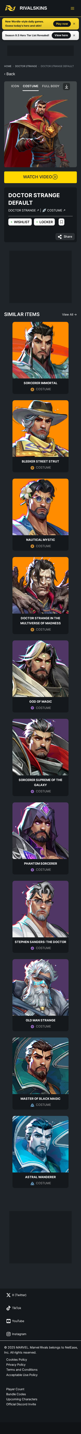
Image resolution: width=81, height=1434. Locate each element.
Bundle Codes (16, 1394)
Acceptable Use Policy (22, 1375)
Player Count (15, 1389)
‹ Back (9, 74)
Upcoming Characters (21, 1399)
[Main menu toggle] (72, 8)
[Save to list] (61, 221)
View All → (69, 314)
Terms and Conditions (22, 1370)
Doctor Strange (26, 66)
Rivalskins (33, 8)
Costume (30, 86)
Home (7, 66)
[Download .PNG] (66, 86)
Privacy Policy (16, 1365)
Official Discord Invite (21, 1404)
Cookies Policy (16, 1359)
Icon (15, 86)
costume (55, 210)
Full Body (50, 86)
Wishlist (20, 222)
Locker (44, 222)
